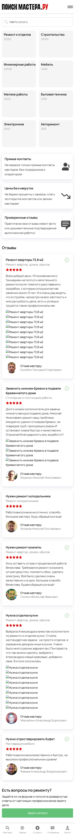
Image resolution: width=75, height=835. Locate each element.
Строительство (53, 36)
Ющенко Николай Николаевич (40, 478)
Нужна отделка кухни (22, 615)
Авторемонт (50, 126)
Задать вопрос (38, 813)
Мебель (47, 66)
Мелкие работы (16, 96)
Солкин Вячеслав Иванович (39, 597)
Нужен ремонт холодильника (28, 496)
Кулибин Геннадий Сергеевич (41, 370)
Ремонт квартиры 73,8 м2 (24, 260)
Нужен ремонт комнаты (23, 547)
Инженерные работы (20, 66)
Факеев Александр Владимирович (43, 771)
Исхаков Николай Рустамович (40, 529)
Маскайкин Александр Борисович (43, 720)
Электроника (14, 126)
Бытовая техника (54, 96)
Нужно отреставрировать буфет (30, 739)
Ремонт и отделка (17, 36)
